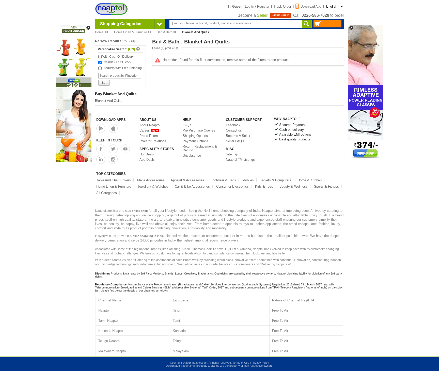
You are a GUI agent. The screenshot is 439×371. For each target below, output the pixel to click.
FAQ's (187, 125)
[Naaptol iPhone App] (113, 128)
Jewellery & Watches (152, 186)
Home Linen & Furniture (130, 32)
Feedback (233, 125)
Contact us (234, 130)
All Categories (106, 193)
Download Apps (111, 120)
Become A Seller (238, 136)
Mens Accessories (150, 180)
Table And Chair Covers (113, 180)
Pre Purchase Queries (199, 130)
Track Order (282, 6)
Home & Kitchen (309, 180)
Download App (311, 6)
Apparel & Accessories (187, 180)
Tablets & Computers (275, 180)
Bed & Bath (164, 32)
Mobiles (248, 180)
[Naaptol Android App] (100, 128)
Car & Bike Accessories (192, 186)
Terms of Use (240, 362)
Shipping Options (195, 136)
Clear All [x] (130, 41)
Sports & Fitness (326, 186)
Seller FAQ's (235, 141)
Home (99, 32)
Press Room (148, 136)
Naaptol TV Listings (240, 160)
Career (148, 130)
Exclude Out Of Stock (116, 62)
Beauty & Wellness (293, 186)
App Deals (147, 160)
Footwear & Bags (223, 180)
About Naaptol (149, 125)
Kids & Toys (264, 186)
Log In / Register (257, 6)
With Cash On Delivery (118, 56)
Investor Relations (152, 141)
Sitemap (232, 154)
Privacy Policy (260, 362)
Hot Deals (146, 154)
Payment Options (195, 141)
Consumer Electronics (232, 186)
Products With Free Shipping (122, 68)
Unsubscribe (192, 155)
